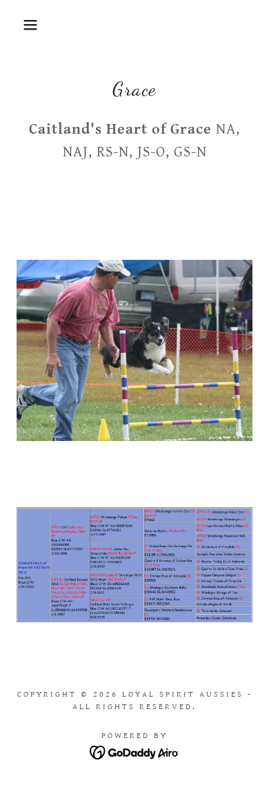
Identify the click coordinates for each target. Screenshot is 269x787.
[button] (21, 25)
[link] (135, 751)
